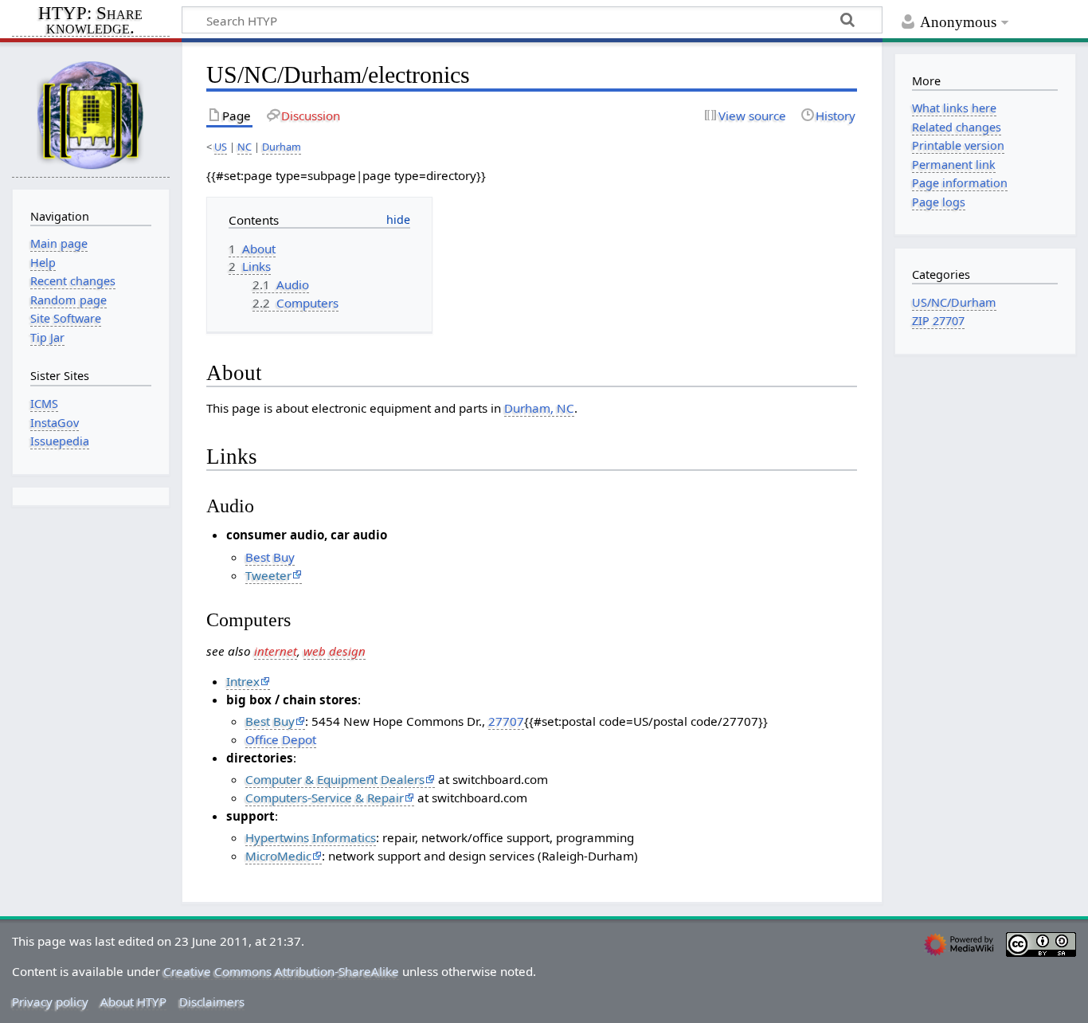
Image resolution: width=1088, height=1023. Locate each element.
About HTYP (133, 1001)
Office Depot (280, 739)
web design (334, 651)
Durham (281, 146)
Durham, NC (539, 408)
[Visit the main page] (91, 114)
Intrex (243, 681)
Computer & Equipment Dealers (335, 779)
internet (275, 651)
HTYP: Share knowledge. (90, 21)
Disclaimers (212, 1001)
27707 (506, 721)
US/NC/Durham (954, 302)
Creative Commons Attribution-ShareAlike (281, 971)
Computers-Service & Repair (324, 797)
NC (244, 146)
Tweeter (268, 575)
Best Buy (270, 557)
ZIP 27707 (938, 320)
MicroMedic (278, 856)
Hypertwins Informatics (310, 837)
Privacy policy (50, 1001)
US (220, 146)
